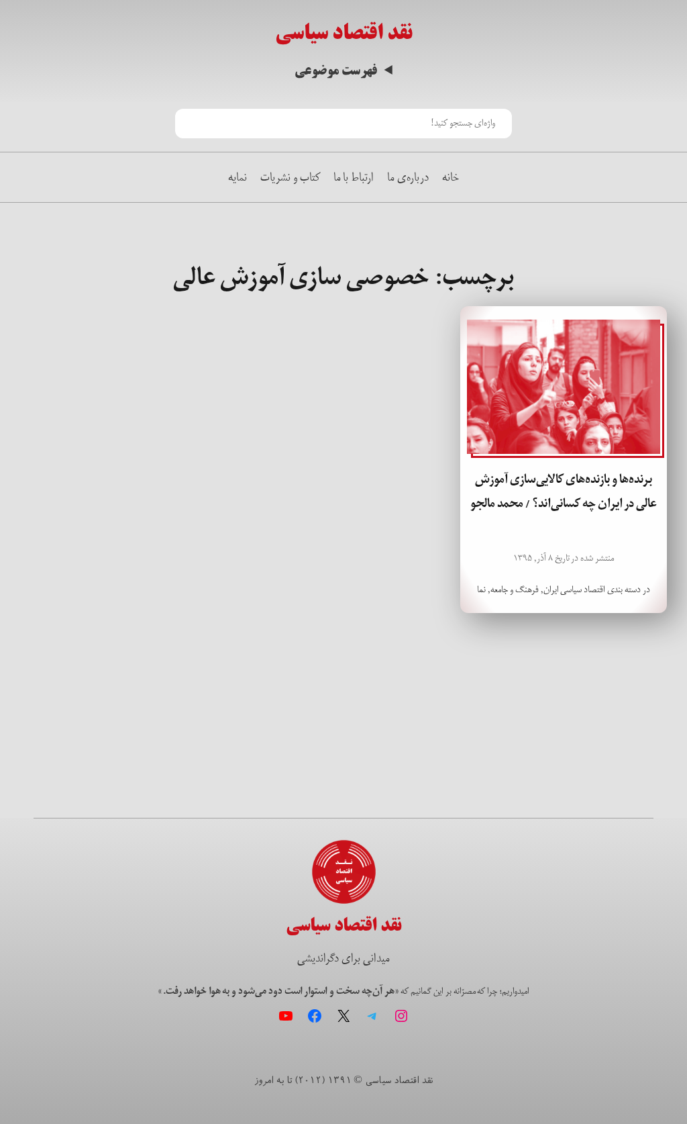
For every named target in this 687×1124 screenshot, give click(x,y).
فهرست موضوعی (336, 70)
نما (481, 589)
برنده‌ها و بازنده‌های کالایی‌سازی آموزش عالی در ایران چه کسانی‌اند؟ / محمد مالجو (563, 491)
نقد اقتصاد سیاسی (344, 33)
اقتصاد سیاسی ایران (574, 589)
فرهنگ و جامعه (514, 589)
